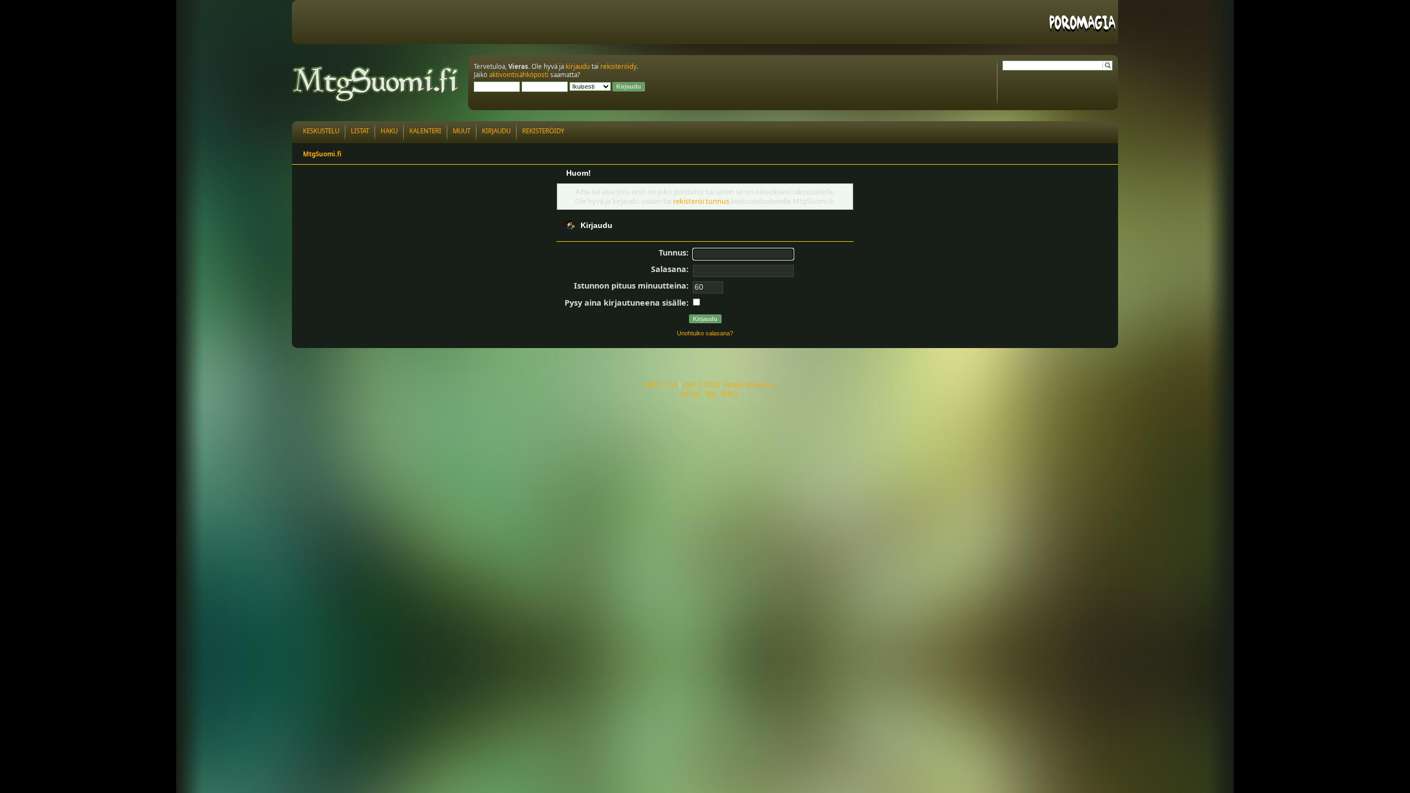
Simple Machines (749, 385)
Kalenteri (425, 131)
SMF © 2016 (701, 385)
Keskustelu (321, 131)
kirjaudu (578, 66)
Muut (461, 131)
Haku (389, 131)
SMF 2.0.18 (660, 385)
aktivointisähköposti (519, 74)
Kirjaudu (496, 131)
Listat (360, 131)
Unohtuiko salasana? (705, 333)
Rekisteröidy (543, 131)
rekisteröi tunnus (701, 201)
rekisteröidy (618, 66)
